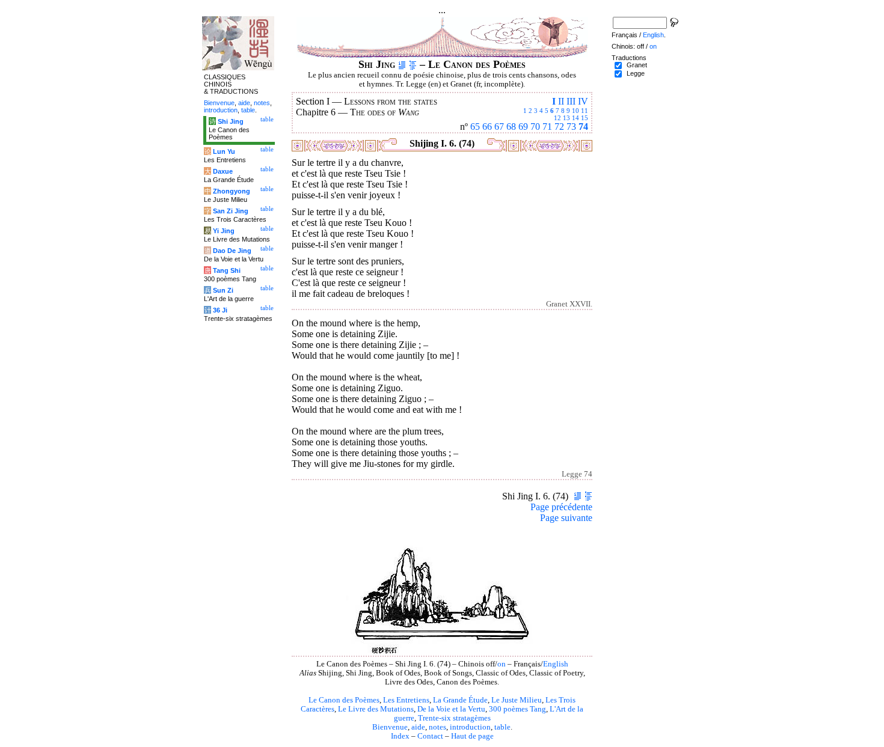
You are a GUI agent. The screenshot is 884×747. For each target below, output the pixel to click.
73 (571, 126)
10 (575, 110)
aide (418, 727)
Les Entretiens (406, 700)
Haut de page (472, 736)
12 (557, 117)
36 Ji (220, 310)
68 (511, 126)
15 (584, 117)
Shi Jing (231, 121)
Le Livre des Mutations (376, 709)
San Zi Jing (230, 211)
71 (547, 126)
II (561, 101)
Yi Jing (224, 230)
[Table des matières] (413, 64)
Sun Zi (223, 290)
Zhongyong (231, 191)
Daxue (223, 171)
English (555, 664)
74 (583, 126)
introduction (470, 727)
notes (437, 727)
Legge (636, 73)
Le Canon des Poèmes (343, 700)
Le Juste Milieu (516, 700)
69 (523, 126)
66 (487, 126)
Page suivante (566, 518)
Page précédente (561, 507)
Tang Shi (227, 270)
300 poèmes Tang (517, 709)
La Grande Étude (460, 700)
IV (583, 101)
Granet (637, 65)
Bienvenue (390, 727)
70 (535, 126)
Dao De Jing (232, 250)
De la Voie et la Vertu (451, 709)
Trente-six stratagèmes (454, 718)
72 (559, 126)
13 (566, 117)
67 (499, 126)
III (571, 101)
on (501, 664)
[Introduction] (402, 64)
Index (400, 736)
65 (475, 126)
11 (584, 110)
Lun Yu (224, 151)
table (502, 727)
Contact (430, 736)
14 (575, 117)
